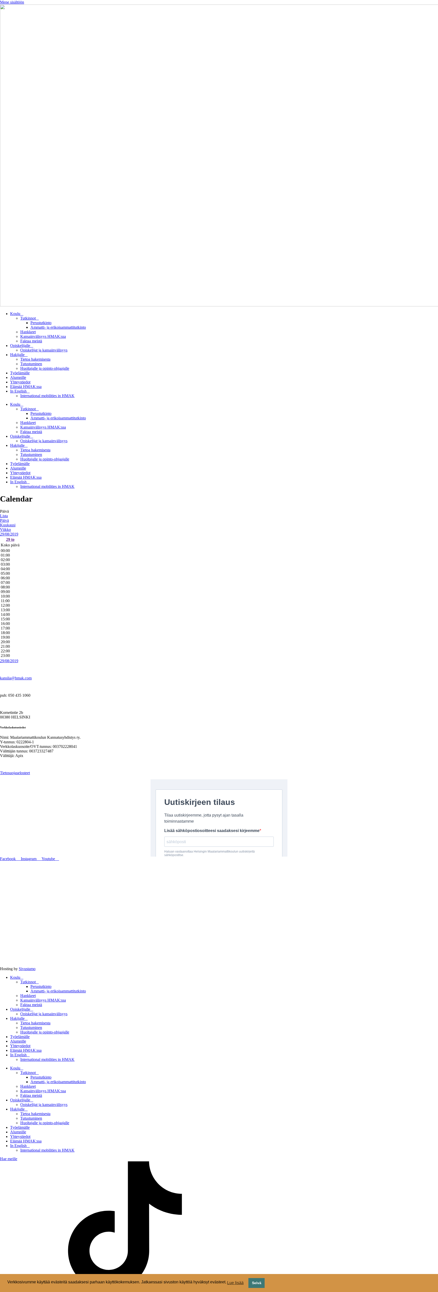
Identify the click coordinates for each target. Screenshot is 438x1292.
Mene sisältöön (12, 2)
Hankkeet (28, 332)
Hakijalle (17, 355)
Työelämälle (20, 373)
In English (18, 391)
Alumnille (18, 377)
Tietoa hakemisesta (35, 359)
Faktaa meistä (31, 341)
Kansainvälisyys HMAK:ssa (43, 336)
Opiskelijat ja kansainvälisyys (43, 350)
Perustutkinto (40, 323)
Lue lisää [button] (235, 1283)
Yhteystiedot (20, 382)
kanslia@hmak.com (16, 678)
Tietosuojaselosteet (15, 773)
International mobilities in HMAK (47, 396)
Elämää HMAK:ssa (26, 386)
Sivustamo (27, 969)
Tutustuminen (31, 364)
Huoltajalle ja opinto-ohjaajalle (44, 368)
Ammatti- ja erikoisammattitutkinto (58, 327)
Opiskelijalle (20, 345)
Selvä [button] (256, 1283)
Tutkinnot (28, 318)
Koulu (15, 313)
